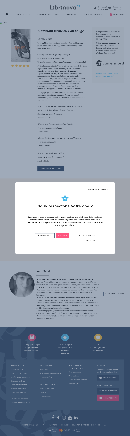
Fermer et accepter (97, 189)
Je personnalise (45, 235)
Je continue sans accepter (86, 238)
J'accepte (62, 235)
